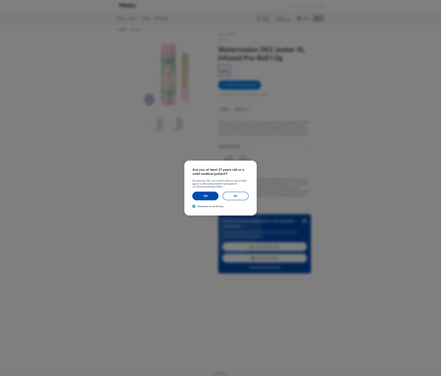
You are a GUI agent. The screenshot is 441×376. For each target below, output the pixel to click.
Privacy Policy (215, 186)
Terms (200, 186)
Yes (205, 196)
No (235, 196)
